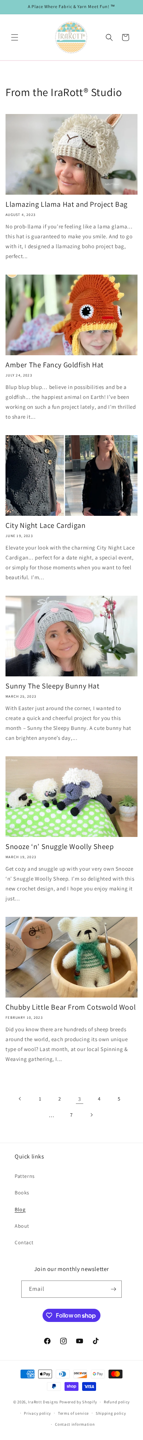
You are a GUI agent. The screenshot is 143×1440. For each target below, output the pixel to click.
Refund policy (117, 1401)
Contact (24, 1242)
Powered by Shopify (78, 1401)
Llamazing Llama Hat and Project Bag (67, 204)
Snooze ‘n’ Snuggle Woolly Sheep (60, 846)
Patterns (25, 1176)
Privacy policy (37, 1413)
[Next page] (91, 1115)
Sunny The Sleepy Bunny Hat (53, 686)
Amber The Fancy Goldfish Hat (55, 365)
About (22, 1226)
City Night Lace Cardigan (45, 525)
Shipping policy (111, 1413)
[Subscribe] (113, 1289)
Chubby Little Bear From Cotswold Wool (71, 1007)
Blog (20, 1209)
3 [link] (79, 1098)
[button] (15, 37)
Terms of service (73, 1413)
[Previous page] (20, 1099)
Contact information (75, 1424)
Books (22, 1192)
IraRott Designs (43, 1401)
